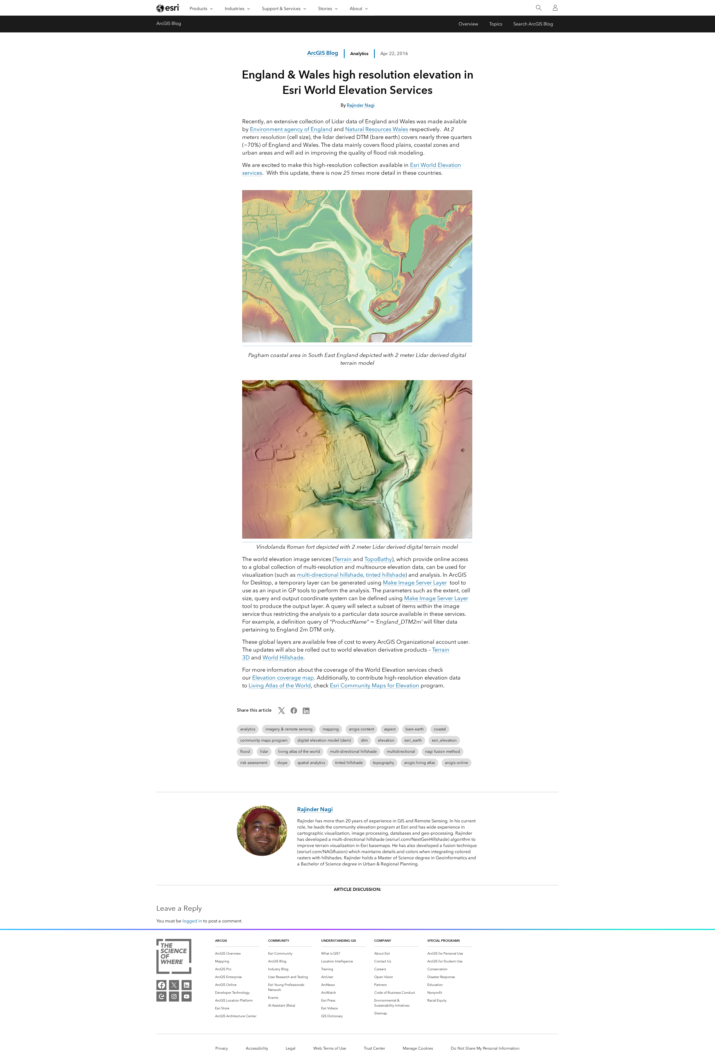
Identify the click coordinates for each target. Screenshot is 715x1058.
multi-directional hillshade (330, 574)
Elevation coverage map (283, 677)
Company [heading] (382, 940)
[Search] (538, 8)
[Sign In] (555, 8)
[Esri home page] (168, 8)
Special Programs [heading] (443, 940)
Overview (468, 24)
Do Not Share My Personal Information (485, 1048)
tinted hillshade (385, 574)
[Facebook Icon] (293, 712)
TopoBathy (378, 559)
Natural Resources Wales (376, 129)
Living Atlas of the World (280, 685)
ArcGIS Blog (168, 23)
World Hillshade (283, 657)
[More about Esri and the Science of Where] (173, 957)
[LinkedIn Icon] (306, 712)
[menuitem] (237, 953)
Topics (495, 24)
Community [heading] (278, 940)
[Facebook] (161, 985)
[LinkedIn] (187, 985)
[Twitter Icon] (281, 712)
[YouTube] (187, 996)
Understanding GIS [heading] (338, 940)
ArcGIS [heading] (221, 940)
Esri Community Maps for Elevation (374, 685)
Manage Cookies (418, 1048)
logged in (192, 921)
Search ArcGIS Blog (533, 24)
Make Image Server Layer (415, 582)
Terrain (343, 559)
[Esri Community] (161, 996)
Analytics (359, 53)
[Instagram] (174, 996)
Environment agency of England (291, 129)
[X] (174, 985)
